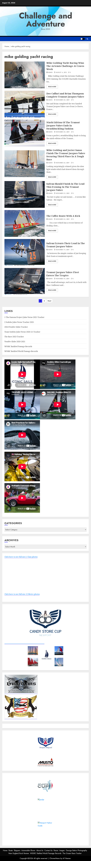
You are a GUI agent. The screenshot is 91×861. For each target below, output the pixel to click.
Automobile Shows (28, 850)
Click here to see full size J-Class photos (21, 557)
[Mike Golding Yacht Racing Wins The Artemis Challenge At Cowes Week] (24, 75)
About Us (39, 850)
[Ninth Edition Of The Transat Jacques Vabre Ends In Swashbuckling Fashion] (24, 133)
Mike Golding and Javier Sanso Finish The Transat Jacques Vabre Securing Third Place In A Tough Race (65, 155)
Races (56, 850)
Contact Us (48, 850)
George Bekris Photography (76, 850)
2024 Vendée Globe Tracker (16, 327)
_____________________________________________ (24, 643)
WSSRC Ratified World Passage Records (21, 351)
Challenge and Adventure (45, 20)
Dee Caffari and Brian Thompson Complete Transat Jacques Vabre (65, 95)
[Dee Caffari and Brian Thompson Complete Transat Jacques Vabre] (24, 104)
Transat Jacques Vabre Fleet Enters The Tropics (62, 274)
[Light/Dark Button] (82, 39)
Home (5, 850)
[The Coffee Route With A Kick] (24, 223)
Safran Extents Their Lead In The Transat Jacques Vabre (65, 245)
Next (49, 301)
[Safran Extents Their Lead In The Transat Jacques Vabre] (24, 252)
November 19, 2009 (62, 250)
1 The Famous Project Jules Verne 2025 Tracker (24, 317)
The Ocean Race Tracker (72, 853)
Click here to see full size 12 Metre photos (22, 594)
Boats (11, 850)
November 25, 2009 (62, 163)
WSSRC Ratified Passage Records (18, 346)
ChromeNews (54, 858)
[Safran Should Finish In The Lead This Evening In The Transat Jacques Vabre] (24, 194)
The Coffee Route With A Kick (63, 215)
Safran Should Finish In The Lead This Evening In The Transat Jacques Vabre (65, 187)
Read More (52, 87)
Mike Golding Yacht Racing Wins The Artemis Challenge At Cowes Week (65, 66)
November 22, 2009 (62, 219)
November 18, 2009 (62, 279)
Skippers (17, 850)
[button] (87, 39)
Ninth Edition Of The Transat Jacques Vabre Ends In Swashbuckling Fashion (63, 125)
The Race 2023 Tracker (14, 336)
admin (50, 72)
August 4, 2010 (61, 72)
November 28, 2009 (62, 100)
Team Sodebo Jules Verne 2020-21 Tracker (22, 332)
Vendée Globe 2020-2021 (14, 341)
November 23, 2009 (62, 193)
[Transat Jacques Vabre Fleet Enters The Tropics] (24, 281)
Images (62, 850)
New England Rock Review (18, 853)
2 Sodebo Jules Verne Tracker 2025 (19, 322)
